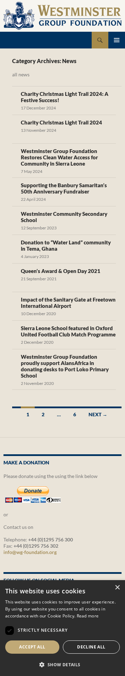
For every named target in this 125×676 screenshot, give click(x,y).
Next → (98, 414)
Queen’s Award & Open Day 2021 (60, 271)
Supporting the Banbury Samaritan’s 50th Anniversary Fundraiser (64, 188)
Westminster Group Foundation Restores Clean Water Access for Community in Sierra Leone (59, 157)
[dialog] (62, 628)
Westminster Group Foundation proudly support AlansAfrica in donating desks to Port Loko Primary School (65, 366)
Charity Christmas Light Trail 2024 (61, 122)
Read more (88, 616)
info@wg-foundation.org (30, 552)
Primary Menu (116, 40)
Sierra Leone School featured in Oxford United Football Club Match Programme (68, 331)
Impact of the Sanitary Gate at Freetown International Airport (68, 302)
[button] (62, 664)
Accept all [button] (32, 647)
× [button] (117, 587)
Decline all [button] (91, 647)
